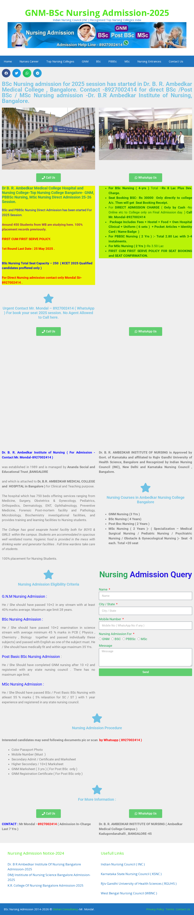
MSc (127, 61)
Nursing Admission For (115, 634)
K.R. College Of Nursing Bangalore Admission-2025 (46, 885)
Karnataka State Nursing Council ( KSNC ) (131, 874)
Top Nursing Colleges (60, 61)
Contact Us (176, 61)
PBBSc (112, 61)
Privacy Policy (155, 909)
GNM (85, 61)
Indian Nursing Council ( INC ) (123, 864)
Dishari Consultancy (65, 909)
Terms (170, 909)
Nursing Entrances (149, 61)
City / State (107, 604)
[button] (6, 73)
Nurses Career (29, 61)
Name (103, 589)
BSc (98, 61)
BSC (118, 639)
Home (8, 61)
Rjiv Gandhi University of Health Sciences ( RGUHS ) (139, 883)
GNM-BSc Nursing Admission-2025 (97, 12)
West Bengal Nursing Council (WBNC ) (129, 893)
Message (105, 645)
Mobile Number (110, 619)
